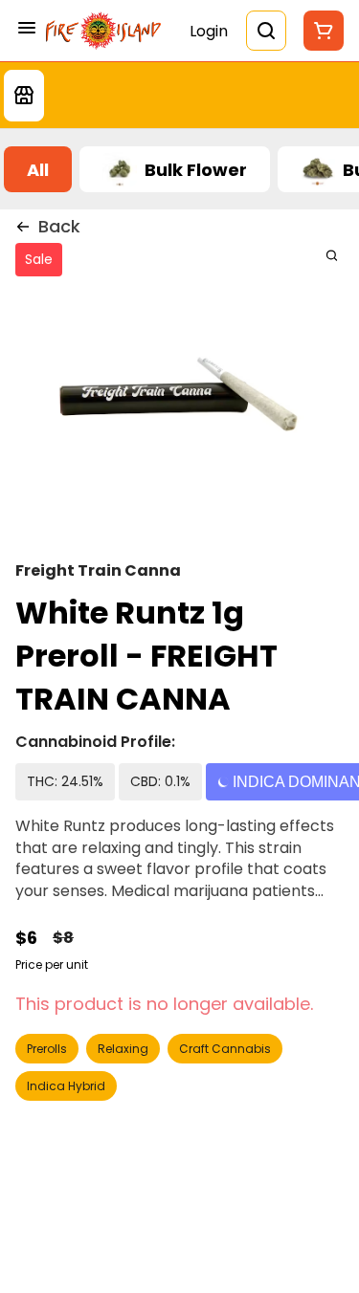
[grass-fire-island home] (103, 30)
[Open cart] (320, 31)
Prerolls (47, 1048)
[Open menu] (26, 27)
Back (59, 226)
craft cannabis (225, 1048)
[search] (332, 255)
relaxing (123, 1048)
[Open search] (266, 31)
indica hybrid (66, 1086)
